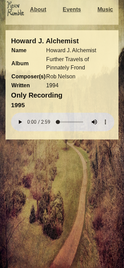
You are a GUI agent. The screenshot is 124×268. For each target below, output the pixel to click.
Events (72, 9)
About (38, 9)
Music (105, 9)
